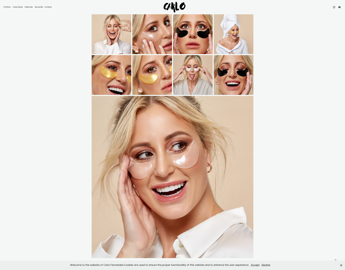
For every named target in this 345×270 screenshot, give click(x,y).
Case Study (18, 7)
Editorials (29, 7)
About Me (39, 7)
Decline (266, 265)
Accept (255, 265)
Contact (48, 7)
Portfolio (7, 7)
